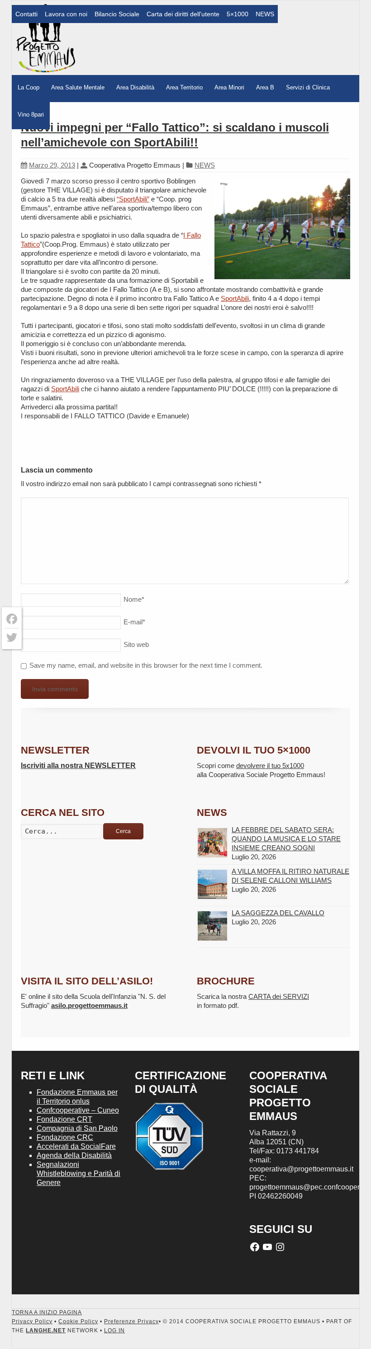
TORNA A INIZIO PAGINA (47, 1312)
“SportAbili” (133, 199)
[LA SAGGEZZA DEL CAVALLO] (212, 925)
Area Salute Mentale (78, 87)
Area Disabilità (135, 87)
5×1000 (237, 14)
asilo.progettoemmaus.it (89, 1005)
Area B (265, 87)
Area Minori (229, 87)
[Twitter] (12, 637)
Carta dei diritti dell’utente (183, 14)
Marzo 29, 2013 (52, 165)
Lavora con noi (66, 14)
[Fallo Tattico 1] (282, 229)
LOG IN (114, 1330)
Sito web (136, 644)
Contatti (26, 14)
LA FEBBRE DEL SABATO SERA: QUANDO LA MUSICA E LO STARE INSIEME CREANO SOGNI (286, 839)
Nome (134, 599)
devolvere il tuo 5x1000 (270, 765)
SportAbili (235, 298)
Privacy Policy (32, 1321)
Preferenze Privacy (131, 1321)
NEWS (265, 14)
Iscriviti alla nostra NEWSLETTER (78, 765)
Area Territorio (184, 87)
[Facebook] (12, 619)
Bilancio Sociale (117, 14)
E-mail (134, 622)
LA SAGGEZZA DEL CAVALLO (278, 913)
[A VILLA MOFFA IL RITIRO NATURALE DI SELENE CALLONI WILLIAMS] (212, 884)
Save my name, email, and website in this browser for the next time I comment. (145, 665)
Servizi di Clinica (308, 87)
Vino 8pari (31, 114)
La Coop (28, 87)
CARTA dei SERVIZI (278, 996)
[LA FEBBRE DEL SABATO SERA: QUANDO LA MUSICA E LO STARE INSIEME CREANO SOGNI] (212, 842)
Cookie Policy (78, 1321)
